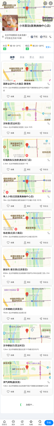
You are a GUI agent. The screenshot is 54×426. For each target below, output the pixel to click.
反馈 (51, 3)
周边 (45, 36)
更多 (13, 424)
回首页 (4, 424)
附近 (28, 96)
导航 (36, 36)
